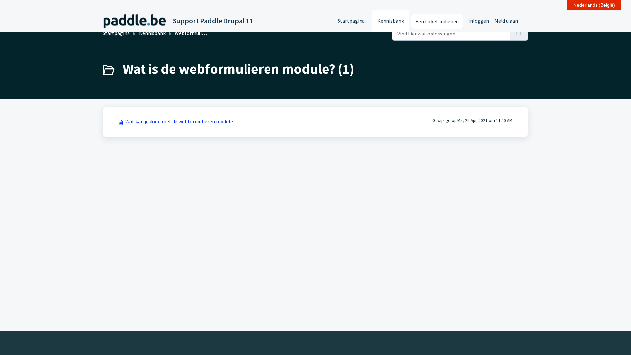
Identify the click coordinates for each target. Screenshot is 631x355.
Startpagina (351, 20)
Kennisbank (390, 20)
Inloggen (478, 20)
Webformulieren (193, 33)
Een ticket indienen (437, 21)
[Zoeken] (519, 33)
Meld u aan (506, 20)
